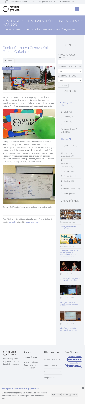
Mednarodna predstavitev (67, 154)
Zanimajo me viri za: (67, 104)
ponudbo (12, 222)
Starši (68, 121)
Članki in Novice (22, 29)
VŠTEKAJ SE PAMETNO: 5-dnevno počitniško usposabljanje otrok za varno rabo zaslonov (69, 253)
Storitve (69, 181)
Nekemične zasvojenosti (67, 165)
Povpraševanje (50, 377)
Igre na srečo (70, 145)
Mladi (68, 112)
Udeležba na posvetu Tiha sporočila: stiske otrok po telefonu (69, 304)
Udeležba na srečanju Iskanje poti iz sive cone (68, 329)
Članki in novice (50, 365)
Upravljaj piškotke (70, 394)
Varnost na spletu (70, 188)
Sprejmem (56, 394)
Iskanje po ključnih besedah (67, 56)
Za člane (47, 371)
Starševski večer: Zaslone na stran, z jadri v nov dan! (70, 279)
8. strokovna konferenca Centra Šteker (68, 227)
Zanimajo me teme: (67, 76)
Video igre (69, 193)
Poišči (64, 86)
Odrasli (68, 116)
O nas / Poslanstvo (52, 359)
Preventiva (70, 176)
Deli (8, 235)
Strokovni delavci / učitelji (69, 130)
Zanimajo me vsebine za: (69, 67)
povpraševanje (32, 222)
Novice (11, 61)
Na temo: (65, 139)
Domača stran (8, 29)
